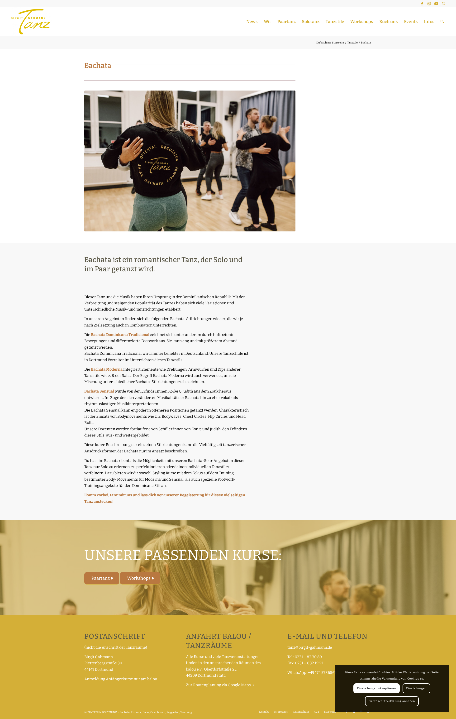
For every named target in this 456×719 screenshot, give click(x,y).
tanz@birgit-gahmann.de (309, 647)
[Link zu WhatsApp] (443, 3)
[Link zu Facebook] (422, 3)
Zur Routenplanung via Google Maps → (220, 685)
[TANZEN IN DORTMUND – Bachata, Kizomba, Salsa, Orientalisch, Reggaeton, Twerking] (30, 21)
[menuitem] (252, 21)
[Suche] (442, 21)
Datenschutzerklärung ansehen (392, 701)
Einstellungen (416, 688)
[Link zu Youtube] (436, 3)
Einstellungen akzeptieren (376, 688)
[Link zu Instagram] (429, 3)
